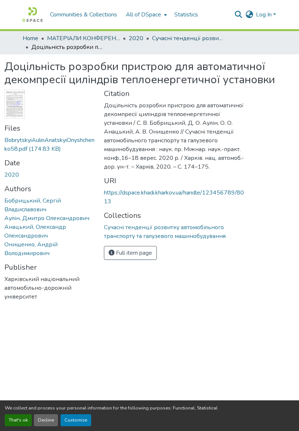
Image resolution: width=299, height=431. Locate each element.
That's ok (18, 420)
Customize (76, 420)
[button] (33, 14)
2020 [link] (136, 38)
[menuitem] (145, 14)
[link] (49, 144)
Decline (46, 420)
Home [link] (30, 38)
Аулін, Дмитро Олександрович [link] (46, 218)
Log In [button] (264, 15)
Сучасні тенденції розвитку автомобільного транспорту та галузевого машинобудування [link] (188, 38)
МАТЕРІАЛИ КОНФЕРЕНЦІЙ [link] (83, 38)
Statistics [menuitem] (186, 15)
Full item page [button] (133, 253)
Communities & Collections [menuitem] (83, 15)
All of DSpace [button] (143, 15)
